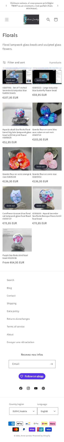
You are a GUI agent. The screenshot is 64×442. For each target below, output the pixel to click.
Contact (11, 295)
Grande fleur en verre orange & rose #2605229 (17, 175)
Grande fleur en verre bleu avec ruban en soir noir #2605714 (44, 132)
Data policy (13, 311)
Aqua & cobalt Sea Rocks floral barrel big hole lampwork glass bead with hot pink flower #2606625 (17, 133)
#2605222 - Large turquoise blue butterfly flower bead (45, 89)
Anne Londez (26, 435)
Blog (9, 287)
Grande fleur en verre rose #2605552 (44, 175)
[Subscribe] (51, 364)
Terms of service (16, 326)
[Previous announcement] (6, 5)
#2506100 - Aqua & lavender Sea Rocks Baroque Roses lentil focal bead (46, 216)
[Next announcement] (57, 5)
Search (10, 280)
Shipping (12, 303)
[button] (7, 19)
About (10, 334)
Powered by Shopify (41, 435)
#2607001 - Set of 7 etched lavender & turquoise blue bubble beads (15, 90)
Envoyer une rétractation (20, 342)
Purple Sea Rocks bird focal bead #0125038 (15, 256)
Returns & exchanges (18, 318)
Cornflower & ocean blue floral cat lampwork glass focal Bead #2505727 (17, 216)
